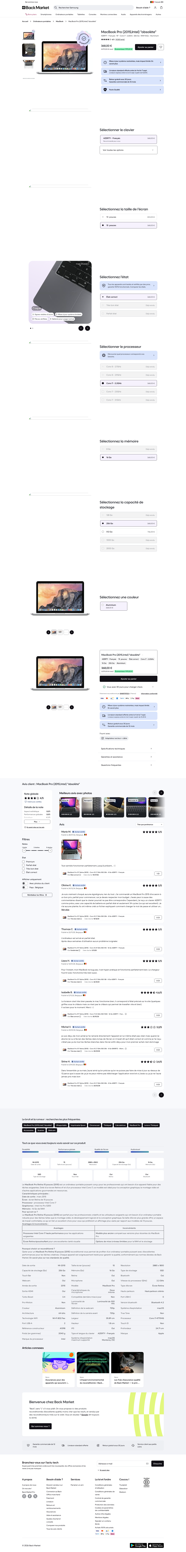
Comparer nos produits (55, 1525)
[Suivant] (72, 632)
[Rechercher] (56, 8)
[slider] (24, 850)
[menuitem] (46, 14)
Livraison (49, 1501)
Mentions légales (102, 1517)
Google (84, 1414)
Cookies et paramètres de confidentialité (104, 1509)
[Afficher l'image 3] (66, 632)
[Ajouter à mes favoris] (161, 47)
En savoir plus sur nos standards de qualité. (49, 1257)
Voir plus (65, 909)
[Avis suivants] (161, 1094)
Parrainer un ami (77, 1485)
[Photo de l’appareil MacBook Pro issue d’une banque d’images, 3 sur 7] (28, 78)
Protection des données (104, 1505)
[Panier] (161, 7)
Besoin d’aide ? (143, 7)
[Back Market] (35, 7)
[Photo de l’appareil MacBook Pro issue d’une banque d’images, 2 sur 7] (28, 64)
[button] (84, 38)
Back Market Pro (28, 1492)
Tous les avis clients (54, 1529)
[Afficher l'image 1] (30, 328)
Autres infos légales (103, 1514)
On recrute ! (27, 1488)
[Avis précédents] (154, 1094)
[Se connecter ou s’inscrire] (155, 7)
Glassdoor (123, 1488)
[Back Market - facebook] (30, 1496)
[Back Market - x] (35, 1496)
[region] (111, 808)
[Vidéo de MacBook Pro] (28, 50)
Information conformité (149, 693)
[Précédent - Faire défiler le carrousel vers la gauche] (81, 328)
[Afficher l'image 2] (32, 328)
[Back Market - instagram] (24, 1496)
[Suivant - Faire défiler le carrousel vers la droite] (87, 328)
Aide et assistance (53, 1515)
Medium (122, 1492)
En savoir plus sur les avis (35, 827)
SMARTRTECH (124, 693)
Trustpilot (123, 1485)
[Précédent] (48, 632)
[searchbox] (95, 7)
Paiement (50, 1498)
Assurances (51, 1512)
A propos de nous (29, 1485)
